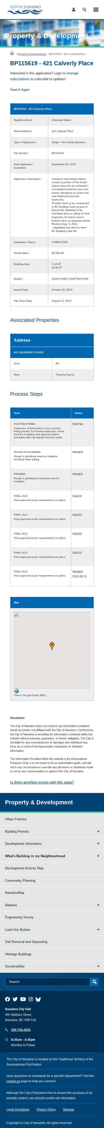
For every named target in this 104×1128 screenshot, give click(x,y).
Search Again (20, 90)
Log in (74, 9)
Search (84, 9)
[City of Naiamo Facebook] (7, 999)
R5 (57, 363)
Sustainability (15, 966)
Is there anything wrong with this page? (42, 782)
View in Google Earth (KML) (30, 695)
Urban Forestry (16, 819)
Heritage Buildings (18, 954)
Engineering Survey (19, 917)
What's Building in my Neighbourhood (35, 856)
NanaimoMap (14, 893)
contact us (13, 1081)
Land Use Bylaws (18, 930)
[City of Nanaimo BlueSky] (39, 999)
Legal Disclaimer (18, 1109)
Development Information (23, 844)
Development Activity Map (24, 868)
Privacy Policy (46, 1109)
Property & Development (32, 54)
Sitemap (68, 1109)
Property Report (65, 374)
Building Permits (17, 831)
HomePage (12, 53)
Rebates (11, 905)
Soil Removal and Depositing (26, 942)
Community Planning (20, 880)
